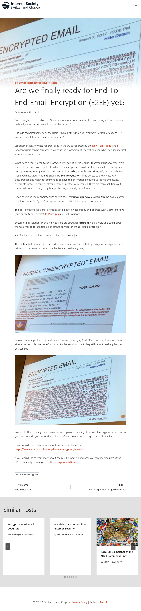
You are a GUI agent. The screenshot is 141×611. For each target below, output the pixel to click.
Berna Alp (22, 112)
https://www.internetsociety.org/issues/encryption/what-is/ (49, 450)
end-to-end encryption (27, 474)
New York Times (102, 146)
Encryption (21, 83)
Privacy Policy (80, 602)
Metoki (104, 602)
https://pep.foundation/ (62, 462)
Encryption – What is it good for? (21, 526)
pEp (57, 214)
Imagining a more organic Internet (107, 487)
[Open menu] (136, 5)
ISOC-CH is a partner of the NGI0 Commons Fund (117, 554)
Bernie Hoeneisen (65, 534)
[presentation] (117, 532)
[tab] (65, 577)
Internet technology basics (42, 83)
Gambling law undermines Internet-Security (70, 526)
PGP (47, 214)
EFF (119, 146)
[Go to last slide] (8, 546)
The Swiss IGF (23, 487)
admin (106, 562)
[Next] (133, 546)
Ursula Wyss (15, 534)
